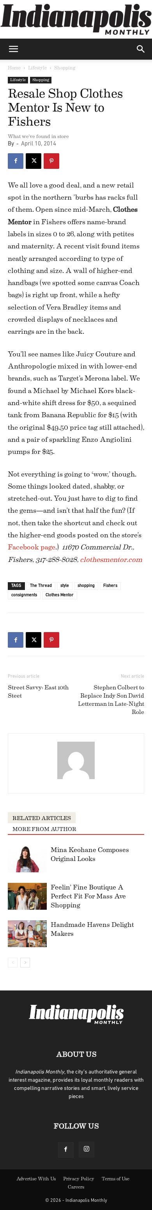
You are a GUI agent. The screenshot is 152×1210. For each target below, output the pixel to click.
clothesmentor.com (111, 559)
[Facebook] (15, 161)
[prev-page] (13, 962)
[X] (33, 161)
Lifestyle (37, 68)
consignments (24, 595)
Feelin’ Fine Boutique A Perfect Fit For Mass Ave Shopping (88, 896)
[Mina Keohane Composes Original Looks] (27, 858)
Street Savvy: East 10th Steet (38, 692)
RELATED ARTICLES (41, 818)
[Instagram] (86, 1149)
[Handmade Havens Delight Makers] (27, 933)
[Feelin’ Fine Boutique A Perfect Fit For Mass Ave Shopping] (27, 896)
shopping (86, 586)
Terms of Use (115, 1178)
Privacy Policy (78, 1178)
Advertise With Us (36, 1178)
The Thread (41, 586)
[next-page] (25, 962)
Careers (76, 1187)
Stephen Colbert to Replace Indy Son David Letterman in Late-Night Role (111, 700)
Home (14, 68)
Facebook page (31, 547)
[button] (13, 49)
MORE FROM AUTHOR (44, 829)
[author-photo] (76, 779)
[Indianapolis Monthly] (76, 19)
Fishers (110, 586)
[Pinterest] (51, 161)
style (64, 586)
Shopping (64, 68)
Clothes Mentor (60, 595)
